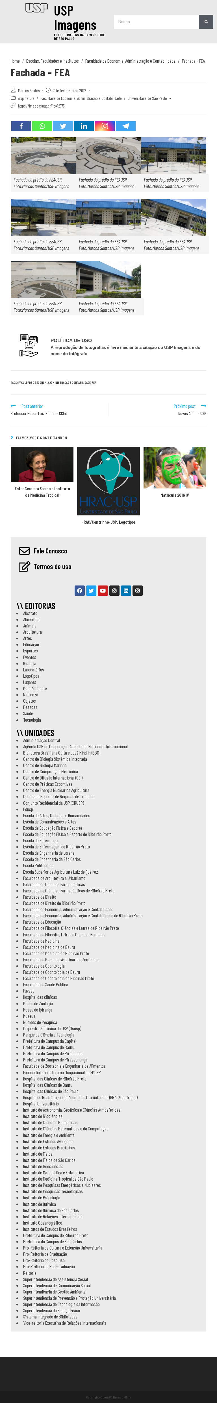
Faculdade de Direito (39, 896)
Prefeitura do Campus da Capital (49, 1041)
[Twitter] (63, 126)
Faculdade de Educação (42, 921)
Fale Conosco (50, 550)
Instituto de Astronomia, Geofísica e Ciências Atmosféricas (71, 1110)
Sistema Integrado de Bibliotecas (50, 1316)
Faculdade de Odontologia (44, 965)
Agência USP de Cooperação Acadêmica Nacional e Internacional (75, 746)
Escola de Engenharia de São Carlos (52, 859)
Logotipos (31, 676)
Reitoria (29, 1273)
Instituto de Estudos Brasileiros (49, 1147)
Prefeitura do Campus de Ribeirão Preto (55, 1235)
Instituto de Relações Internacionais (53, 1216)
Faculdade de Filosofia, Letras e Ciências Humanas (64, 934)
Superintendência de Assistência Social (55, 1279)
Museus (29, 1016)
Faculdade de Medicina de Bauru (49, 947)
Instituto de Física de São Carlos (49, 1160)
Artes (27, 638)
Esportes (30, 650)
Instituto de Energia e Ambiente (49, 1135)
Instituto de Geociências (43, 1166)
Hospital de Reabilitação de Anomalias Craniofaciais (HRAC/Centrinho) (80, 1097)
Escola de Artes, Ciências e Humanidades (56, 815)
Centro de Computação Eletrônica (50, 771)
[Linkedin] (84, 126)
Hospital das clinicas (40, 997)
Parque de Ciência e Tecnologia (48, 1034)
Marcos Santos (29, 90)
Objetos (29, 700)
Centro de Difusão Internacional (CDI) (53, 777)
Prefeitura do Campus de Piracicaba (53, 1053)
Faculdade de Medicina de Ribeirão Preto (56, 953)
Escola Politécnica (38, 865)
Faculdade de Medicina (41, 940)
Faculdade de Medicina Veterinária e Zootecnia (61, 959)
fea (94, 382)
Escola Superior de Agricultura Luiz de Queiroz (60, 872)
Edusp (28, 809)
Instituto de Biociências (42, 1116)
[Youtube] (103, 590)
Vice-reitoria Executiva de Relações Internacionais (64, 1323)
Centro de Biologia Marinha (45, 765)
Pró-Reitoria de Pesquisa (44, 1260)
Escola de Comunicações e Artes (49, 821)
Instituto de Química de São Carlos (51, 1210)
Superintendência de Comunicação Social (57, 1285)
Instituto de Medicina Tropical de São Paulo (58, 1178)
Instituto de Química (39, 1204)
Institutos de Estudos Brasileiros (50, 1229)
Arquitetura (26, 98)
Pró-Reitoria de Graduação (45, 1254)
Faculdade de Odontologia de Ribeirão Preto (58, 978)
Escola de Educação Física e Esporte (52, 828)
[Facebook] (21, 126)
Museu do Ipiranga (37, 1009)
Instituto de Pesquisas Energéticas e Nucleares (62, 1185)
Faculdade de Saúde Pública (45, 984)
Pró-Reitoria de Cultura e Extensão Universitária (62, 1247)
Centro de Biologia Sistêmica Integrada (55, 759)
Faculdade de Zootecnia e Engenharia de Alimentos (64, 1066)
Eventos (29, 657)
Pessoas (30, 707)
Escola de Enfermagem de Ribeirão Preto (56, 846)
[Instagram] (105, 126)
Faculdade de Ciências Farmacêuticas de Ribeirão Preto (68, 890)
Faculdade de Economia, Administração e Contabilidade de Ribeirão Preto (83, 915)
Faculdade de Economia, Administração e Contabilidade (81, 98)
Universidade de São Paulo (147, 98)
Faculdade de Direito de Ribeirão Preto (54, 903)
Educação (31, 644)
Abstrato (30, 613)
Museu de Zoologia (38, 1003)
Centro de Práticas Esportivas (47, 784)
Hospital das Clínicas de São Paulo (51, 1091)
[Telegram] (126, 126)
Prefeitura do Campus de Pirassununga (55, 1059)
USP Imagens (75, 17)
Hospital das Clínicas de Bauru (47, 1085)
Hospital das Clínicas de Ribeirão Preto (54, 1078)
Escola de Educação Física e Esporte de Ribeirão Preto (67, 834)
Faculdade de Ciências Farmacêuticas (54, 884)
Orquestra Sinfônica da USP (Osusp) (52, 1028)
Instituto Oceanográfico (42, 1222)
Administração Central (41, 740)
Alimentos (31, 619)
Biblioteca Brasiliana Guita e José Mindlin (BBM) (61, 752)
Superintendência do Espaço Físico (51, 1310)
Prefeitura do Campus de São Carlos (52, 1241)
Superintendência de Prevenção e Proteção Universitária (69, 1298)
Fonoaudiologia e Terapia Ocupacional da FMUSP (62, 1072)
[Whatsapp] (42, 126)
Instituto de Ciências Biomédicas (50, 1122)
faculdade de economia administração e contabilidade (54, 382)
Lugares (29, 682)
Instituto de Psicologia (41, 1197)
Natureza (30, 694)
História (29, 663)
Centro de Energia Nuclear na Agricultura (56, 790)
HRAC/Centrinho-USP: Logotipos (108, 521)
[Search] (206, 22)
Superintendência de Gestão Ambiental (54, 1291)
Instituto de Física (38, 1153)
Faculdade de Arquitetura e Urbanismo (54, 878)
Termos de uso (52, 566)
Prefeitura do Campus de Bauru (48, 1047)
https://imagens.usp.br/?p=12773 (41, 105)
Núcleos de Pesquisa (40, 1022)
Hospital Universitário (41, 1103)
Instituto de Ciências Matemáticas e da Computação (65, 1128)
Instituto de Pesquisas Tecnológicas (53, 1191)
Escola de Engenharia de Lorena (49, 853)
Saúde (28, 713)
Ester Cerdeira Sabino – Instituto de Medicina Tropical (42, 491)
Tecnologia (32, 719)
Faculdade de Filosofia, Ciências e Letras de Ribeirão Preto (71, 928)
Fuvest (28, 990)
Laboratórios (33, 669)
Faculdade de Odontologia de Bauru (51, 972)
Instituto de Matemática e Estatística (53, 1172)
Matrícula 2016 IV (174, 495)
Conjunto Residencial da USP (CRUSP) (53, 803)
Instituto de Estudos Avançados (49, 1141)
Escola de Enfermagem (41, 840)
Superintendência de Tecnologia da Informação (61, 1304)
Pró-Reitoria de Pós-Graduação (49, 1266)
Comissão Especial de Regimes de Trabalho (58, 796)
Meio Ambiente (35, 688)
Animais (29, 625)
